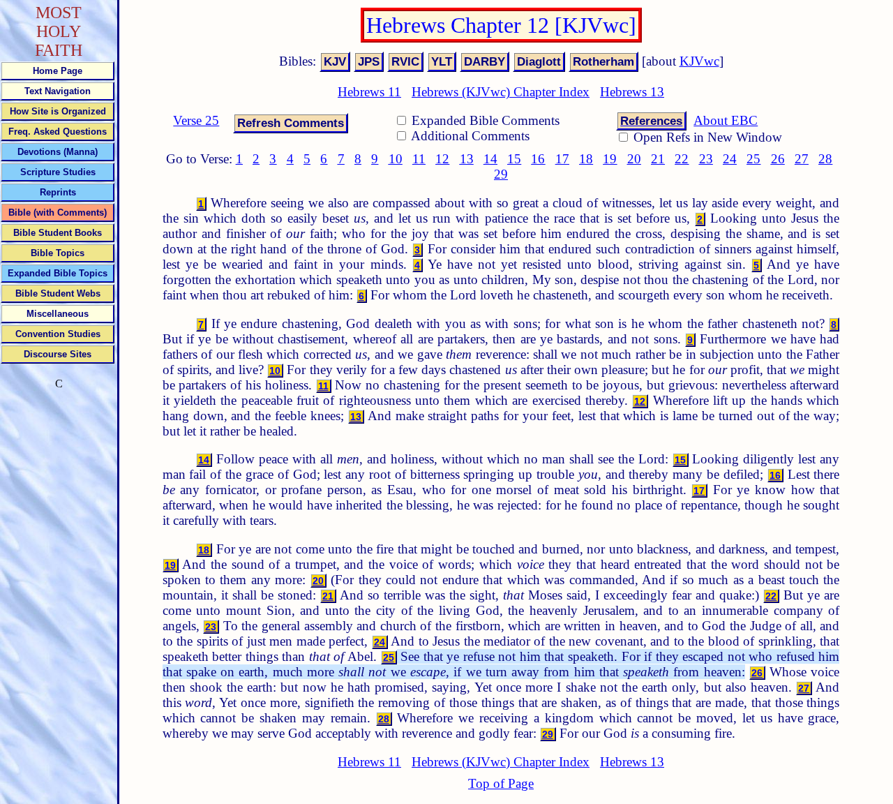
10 (396, 158)
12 (442, 158)
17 (562, 158)
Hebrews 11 (369, 91)
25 (753, 158)
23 (706, 158)
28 (825, 158)
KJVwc (699, 61)
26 (778, 158)
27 (802, 158)
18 (586, 158)
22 (682, 158)
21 (658, 158)
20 (634, 158)
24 (730, 158)
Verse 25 (196, 120)
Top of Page (501, 783)
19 (610, 158)
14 (490, 158)
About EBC (725, 120)
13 (467, 158)
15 (514, 158)
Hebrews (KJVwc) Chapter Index (501, 91)
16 (538, 158)
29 (501, 174)
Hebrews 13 (632, 91)
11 (419, 158)
